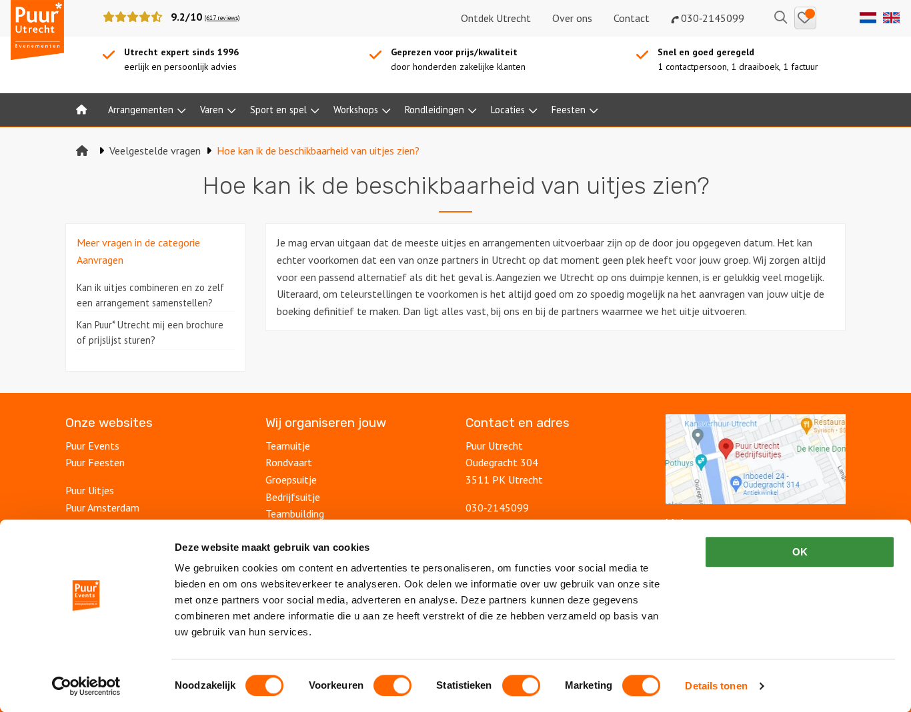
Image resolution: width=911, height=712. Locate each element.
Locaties (508, 109)
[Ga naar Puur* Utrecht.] (82, 150)
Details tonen (716, 685)
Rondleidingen (434, 109)
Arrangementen (140, 109)
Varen (211, 109)
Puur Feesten (95, 462)
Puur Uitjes (89, 490)
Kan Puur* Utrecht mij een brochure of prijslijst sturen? (150, 332)
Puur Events (92, 445)
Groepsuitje (291, 479)
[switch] (392, 685)
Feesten (569, 109)
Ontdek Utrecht (496, 18)
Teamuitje (287, 445)
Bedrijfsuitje (292, 497)
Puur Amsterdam (102, 507)
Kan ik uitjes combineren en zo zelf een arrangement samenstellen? (150, 295)
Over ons (572, 18)
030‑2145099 (711, 18)
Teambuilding (294, 513)
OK (800, 551)
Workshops (355, 109)
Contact (632, 18)
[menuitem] (81, 110)
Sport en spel (278, 109)
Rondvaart (288, 462)
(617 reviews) (222, 17)
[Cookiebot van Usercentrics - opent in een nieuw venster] (86, 686)
